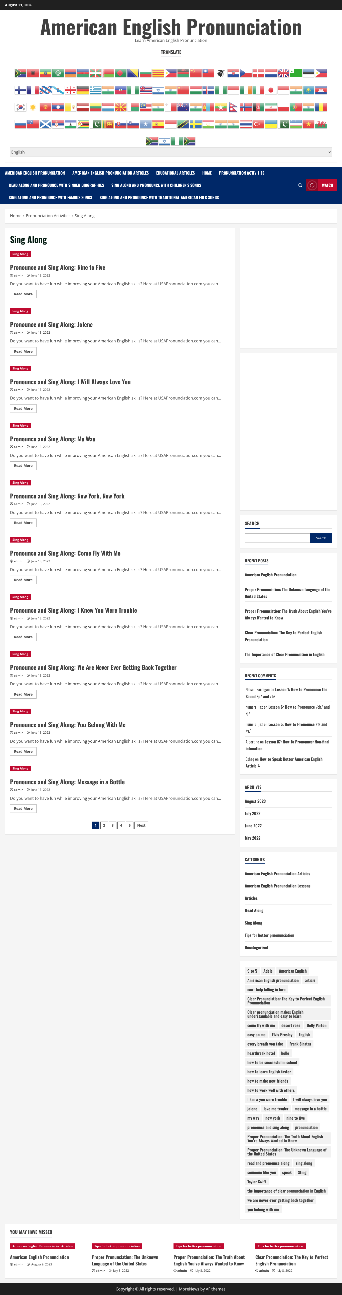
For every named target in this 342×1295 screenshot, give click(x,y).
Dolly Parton (316, 1025)
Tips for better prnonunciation (269, 935)
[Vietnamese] (308, 121)
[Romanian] (321, 104)
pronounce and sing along (268, 1127)
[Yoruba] (177, 138)
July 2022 (252, 813)
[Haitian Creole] (121, 87)
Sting (302, 1172)
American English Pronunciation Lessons (277, 886)
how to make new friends (267, 1081)
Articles (251, 898)
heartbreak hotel (261, 1053)
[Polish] (283, 104)
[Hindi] (171, 87)
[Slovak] (121, 121)
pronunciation (306, 1127)
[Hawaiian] (146, 87)
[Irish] (246, 87)
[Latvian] (83, 104)
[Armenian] (71, 70)
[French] (33, 87)
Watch (327, 185)
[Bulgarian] (146, 70)
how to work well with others (271, 1090)
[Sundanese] (171, 121)
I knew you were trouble (267, 1099)
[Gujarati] (108, 87)
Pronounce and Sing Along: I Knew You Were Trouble (73, 609)
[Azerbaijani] (83, 70)
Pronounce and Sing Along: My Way (52, 438)
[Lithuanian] (96, 104)
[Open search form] (300, 185)
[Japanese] (271, 87)
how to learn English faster (269, 1072)
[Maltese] (171, 104)
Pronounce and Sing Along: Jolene (51, 324)
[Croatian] (233, 70)
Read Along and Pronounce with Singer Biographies (56, 185)
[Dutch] (271, 70)
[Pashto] (258, 104)
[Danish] (258, 70)
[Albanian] (33, 70)
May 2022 (252, 838)
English (304, 1034)
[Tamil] (221, 121)
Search (252, 523)
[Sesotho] (71, 121)
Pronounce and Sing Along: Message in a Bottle (67, 781)
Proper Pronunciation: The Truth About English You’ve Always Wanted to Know (209, 1260)
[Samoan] (33, 121)
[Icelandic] (208, 87)
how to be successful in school (272, 1062)
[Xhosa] (152, 138)
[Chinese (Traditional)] (208, 70)
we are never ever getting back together (280, 1200)
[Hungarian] (196, 87)
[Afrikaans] (21, 70)
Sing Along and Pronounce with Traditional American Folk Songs (159, 197)
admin (19, 275)
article (310, 980)
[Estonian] (308, 70)
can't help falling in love (266, 989)
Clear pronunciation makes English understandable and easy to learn (275, 1014)
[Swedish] (196, 121)
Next (141, 825)
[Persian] (271, 104)
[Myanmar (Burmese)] (221, 104)
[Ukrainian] (271, 121)
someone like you (261, 1172)
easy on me (256, 1034)
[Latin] (71, 104)
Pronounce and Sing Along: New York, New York (67, 495)
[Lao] (58, 104)
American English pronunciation (273, 980)
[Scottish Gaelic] (46, 121)
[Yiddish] (164, 138)
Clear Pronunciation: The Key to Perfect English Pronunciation (286, 1001)
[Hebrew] (158, 87)
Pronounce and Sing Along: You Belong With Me (67, 724)
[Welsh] (321, 121)
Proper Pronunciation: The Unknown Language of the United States (286, 1152)
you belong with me (263, 1209)
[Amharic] (46, 70)
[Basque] (96, 70)
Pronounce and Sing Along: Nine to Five (57, 267)
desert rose (290, 1025)
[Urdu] (283, 121)
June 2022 (253, 826)
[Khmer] (321, 87)
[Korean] (21, 104)
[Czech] (246, 70)
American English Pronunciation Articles (110, 173)
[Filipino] (321, 70)
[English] (283, 70)
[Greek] (96, 87)
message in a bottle (311, 1109)
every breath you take (265, 1044)
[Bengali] (121, 70)
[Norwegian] (246, 104)
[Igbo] (221, 87)
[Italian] (258, 87)
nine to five (295, 1118)
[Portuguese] (296, 104)
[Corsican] (221, 70)
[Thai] (246, 121)
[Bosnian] (133, 70)
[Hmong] (183, 87)
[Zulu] (190, 138)
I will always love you (310, 1099)
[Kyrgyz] (46, 104)
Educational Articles (175, 173)
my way (253, 1118)
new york (272, 1118)
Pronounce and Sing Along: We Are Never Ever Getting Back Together (93, 667)
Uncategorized (256, 947)
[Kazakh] (308, 87)
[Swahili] (183, 121)
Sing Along (20, 254)
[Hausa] (133, 87)
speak (287, 1172)
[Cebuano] (171, 70)
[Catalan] (158, 70)
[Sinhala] (108, 121)
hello (285, 1053)
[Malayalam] (158, 104)
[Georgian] (71, 87)
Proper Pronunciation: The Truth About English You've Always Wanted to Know (285, 1138)
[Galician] (58, 87)
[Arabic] (58, 70)
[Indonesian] (233, 87)
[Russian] (21, 121)
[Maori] (183, 104)
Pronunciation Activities (241, 173)
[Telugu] (233, 121)
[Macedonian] (121, 104)
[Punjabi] (308, 104)
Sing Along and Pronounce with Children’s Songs (156, 185)
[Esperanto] (296, 70)
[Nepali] (233, 104)
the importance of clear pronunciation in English (286, 1191)
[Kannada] (296, 87)
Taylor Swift (256, 1182)
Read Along (254, 910)
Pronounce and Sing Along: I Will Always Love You (70, 381)
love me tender (276, 1109)
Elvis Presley (282, 1034)
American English (293, 971)
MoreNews (189, 1289)
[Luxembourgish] (108, 104)
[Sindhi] (96, 121)
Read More (25, 294)
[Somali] (146, 121)
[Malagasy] (133, 104)
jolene (252, 1109)
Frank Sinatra (300, 1044)
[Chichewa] (183, 70)
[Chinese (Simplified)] (196, 70)
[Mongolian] (208, 104)
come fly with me (261, 1025)
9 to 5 (252, 971)
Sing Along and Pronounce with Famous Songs (50, 197)
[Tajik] (208, 121)
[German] (83, 87)
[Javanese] (283, 87)
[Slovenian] (133, 121)
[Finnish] (21, 87)
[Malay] (146, 104)
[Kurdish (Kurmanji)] (33, 104)
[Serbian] (58, 121)
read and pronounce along (268, 1163)
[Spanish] (158, 121)
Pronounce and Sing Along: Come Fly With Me (65, 552)
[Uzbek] (296, 121)
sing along (304, 1163)
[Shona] (83, 121)
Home (207, 173)
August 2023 (255, 801)
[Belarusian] (108, 70)
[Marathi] (196, 104)
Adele (268, 971)
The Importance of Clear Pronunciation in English (284, 654)
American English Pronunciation (171, 26)
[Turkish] (258, 121)
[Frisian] (46, 87)
